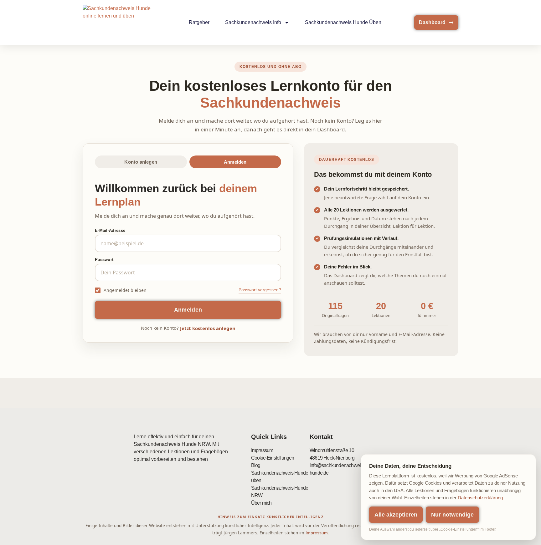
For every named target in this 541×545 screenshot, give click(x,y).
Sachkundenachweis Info (253, 22)
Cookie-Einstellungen (272, 458)
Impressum (262, 450)
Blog (255, 465)
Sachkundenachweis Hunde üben (343, 22)
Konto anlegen (140, 162)
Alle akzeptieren (395, 515)
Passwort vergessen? (260, 289)
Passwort (104, 259)
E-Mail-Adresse (110, 230)
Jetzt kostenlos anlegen (207, 328)
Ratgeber (199, 22)
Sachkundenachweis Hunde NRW (279, 491)
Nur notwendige (452, 515)
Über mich (261, 503)
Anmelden (235, 162)
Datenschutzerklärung (480, 497)
